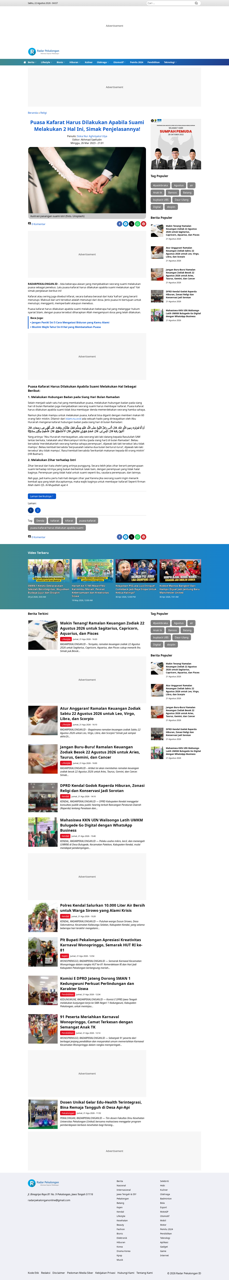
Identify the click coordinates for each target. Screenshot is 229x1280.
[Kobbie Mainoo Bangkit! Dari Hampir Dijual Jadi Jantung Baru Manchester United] (180, 571)
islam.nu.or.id (73, 418)
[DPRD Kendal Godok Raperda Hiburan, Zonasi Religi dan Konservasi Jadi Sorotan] (157, 296)
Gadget (164, 1246)
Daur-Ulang (181, 199)
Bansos (172, 192)
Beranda (33, 112)
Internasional (124, 1189)
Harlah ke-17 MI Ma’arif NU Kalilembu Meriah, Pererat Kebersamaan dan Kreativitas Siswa (90, 591)
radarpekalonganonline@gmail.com (49, 1200)
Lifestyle (45, 62)
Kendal (65, 796)
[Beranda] (24, 62)
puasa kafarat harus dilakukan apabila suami (56, 528)
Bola (162, 1202)
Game (163, 1251)
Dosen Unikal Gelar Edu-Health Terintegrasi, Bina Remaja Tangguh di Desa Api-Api (101, 1104)
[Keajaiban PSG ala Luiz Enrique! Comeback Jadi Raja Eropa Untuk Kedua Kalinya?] (136, 571)
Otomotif (118, 62)
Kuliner (89, 62)
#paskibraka (160, 185)
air (191, 185)
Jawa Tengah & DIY (126, 1194)
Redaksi (45, 1273)
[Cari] (196, 3)
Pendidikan (154, 62)
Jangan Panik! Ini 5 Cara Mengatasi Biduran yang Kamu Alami (70, 322)
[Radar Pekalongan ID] (43, 52)
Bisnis (60, 62)
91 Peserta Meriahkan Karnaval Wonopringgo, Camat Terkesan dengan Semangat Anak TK (96, 1022)
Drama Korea (123, 1251)
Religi (43, 112)
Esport (163, 1207)
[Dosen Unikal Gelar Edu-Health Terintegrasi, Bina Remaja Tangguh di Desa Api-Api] (43, 1114)
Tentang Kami (144, 1273)
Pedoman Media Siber (80, 1273)
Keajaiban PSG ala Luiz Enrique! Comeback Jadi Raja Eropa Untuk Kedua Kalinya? (136, 589)
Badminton (166, 1198)
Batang (187, 192)
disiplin (171, 207)
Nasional (121, 1185)
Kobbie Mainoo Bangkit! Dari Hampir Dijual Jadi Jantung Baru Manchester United (180, 589)
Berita (31, 62)
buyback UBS (161, 199)
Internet (164, 1255)
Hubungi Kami (125, 1273)
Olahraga (102, 62)
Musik (120, 1259)
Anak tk (157, 192)
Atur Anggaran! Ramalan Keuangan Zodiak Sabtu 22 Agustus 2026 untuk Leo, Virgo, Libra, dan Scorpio (182, 252)
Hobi (162, 1185)
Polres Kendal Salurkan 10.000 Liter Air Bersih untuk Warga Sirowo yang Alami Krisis (102, 908)
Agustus (179, 185)
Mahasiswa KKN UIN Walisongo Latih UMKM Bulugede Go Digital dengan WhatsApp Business (183, 313)
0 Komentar (38, 224)
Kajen (65, 955)
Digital (157, 207)
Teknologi (169, 62)
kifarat (69, 520)
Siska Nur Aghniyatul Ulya (92, 136)
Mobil (163, 1220)
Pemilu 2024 (136, 62)
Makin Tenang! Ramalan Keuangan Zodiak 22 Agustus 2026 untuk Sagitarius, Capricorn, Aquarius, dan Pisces (182, 230)
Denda (40, 520)
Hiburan (73, 62)
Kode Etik (33, 1273)
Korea (120, 1246)
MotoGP (164, 1211)
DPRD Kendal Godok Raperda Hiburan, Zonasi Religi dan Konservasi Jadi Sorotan (181, 294)
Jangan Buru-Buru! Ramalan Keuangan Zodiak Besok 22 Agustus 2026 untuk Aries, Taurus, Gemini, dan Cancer (180, 274)
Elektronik (122, 1237)
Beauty (120, 1224)
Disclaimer (58, 1273)
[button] (32, 62)
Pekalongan (68, 1113)
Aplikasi (164, 1242)
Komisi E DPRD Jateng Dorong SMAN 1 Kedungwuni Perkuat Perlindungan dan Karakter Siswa (97, 983)
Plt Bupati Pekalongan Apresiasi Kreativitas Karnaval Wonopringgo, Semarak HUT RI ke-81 (101, 945)
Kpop (119, 1255)
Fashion (121, 1229)
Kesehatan (122, 1220)
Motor (163, 1224)
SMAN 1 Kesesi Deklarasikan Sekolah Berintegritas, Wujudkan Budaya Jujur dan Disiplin (48, 589)
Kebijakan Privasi (105, 1273)
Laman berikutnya (40, 496)
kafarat (54, 520)
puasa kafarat (87, 520)
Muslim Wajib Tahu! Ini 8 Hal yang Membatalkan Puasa (66, 327)
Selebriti (164, 1181)
